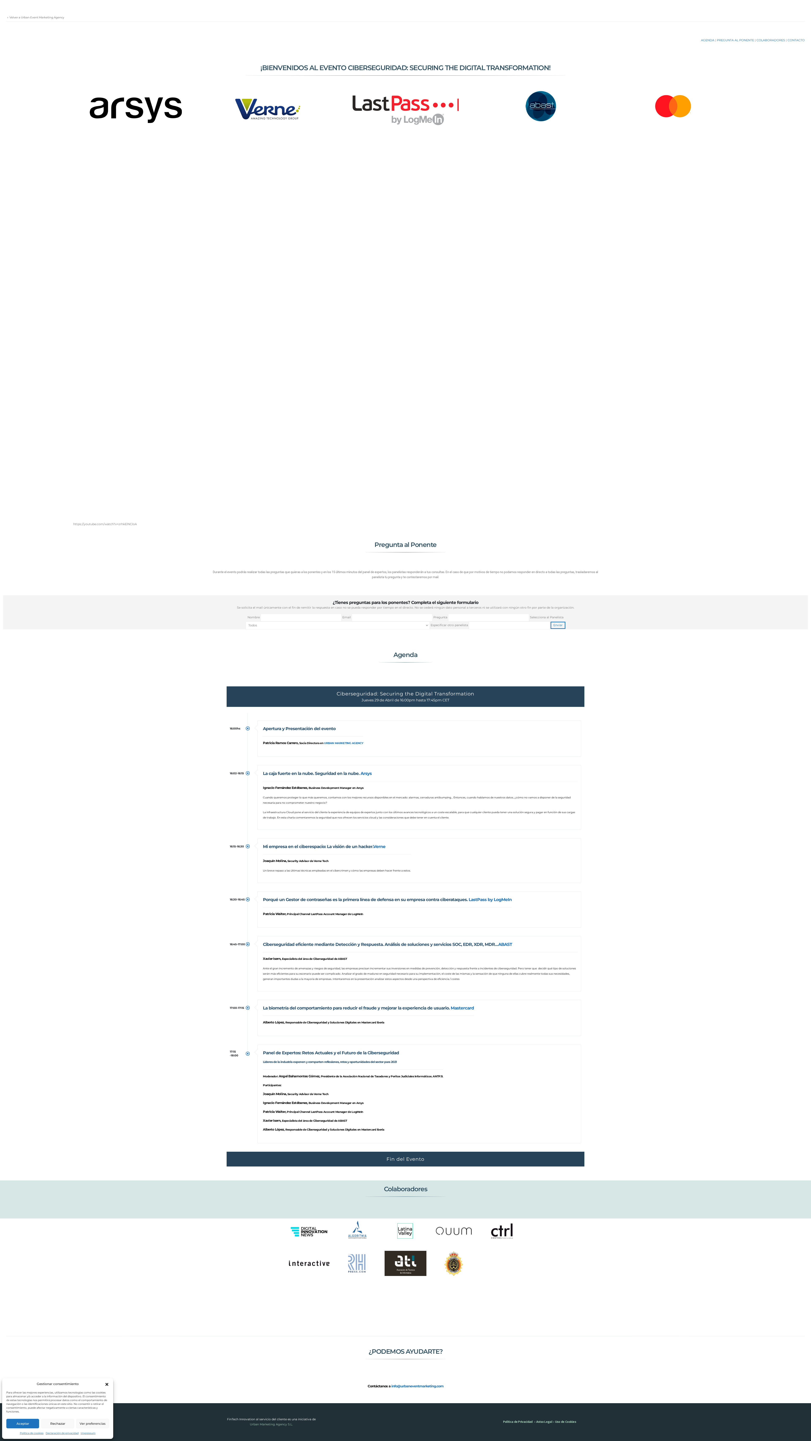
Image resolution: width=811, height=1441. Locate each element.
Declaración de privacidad (62, 1433)
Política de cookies (32, 1433)
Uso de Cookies (565, 1422)
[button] (107, 1384)
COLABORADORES (771, 40)
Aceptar (22, 1424)
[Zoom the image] (137, 98)
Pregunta (440, 617)
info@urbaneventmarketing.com (417, 1386)
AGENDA (707, 40)
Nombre (254, 617)
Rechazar (57, 1424)
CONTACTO (796, 40)
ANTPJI (437, 1076)
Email (347, 617)
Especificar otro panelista (450, 625)
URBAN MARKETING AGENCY (343, 743)
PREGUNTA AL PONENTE (735, 40)
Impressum (88, 1433)
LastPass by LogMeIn (490, 899)
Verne (379, 846)
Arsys (366, 773)
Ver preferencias (93, 1424)
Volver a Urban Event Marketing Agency (37, 17)
